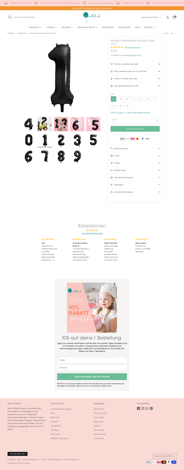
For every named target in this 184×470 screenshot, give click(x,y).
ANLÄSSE (66, 27)
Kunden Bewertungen (61, 409)
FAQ (53, 413)
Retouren (55, 417)
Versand (133, 55)
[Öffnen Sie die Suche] (10, 17)
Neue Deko (99, 430)
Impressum (12, 459)
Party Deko (99, 417)
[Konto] (167, 17)
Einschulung (99, 434)
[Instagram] (142, 408)
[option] (61, 76)
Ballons (97, 426)
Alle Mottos (99, 409)
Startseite (11, 33)
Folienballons (22, 33)
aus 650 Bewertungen (92, 233)
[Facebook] (138, 408)
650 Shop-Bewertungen (132, 47)
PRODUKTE (34, 27)
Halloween (99, 438)
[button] (27, 248)
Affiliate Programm (60, 438)
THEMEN (50, 27)
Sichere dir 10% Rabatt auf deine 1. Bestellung (92, 8)
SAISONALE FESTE (86, 27)
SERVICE (148, 27)
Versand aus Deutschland (101, 3)
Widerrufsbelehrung (55, 459)
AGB (19, 459)
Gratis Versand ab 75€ (20, 3)
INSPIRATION (108, 27)
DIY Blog (55, 430)
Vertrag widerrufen (17, 454)
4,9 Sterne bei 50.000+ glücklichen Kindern (60, 3)
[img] (92, 230)
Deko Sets (98, 422)
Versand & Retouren (71, 459)
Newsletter (56, 426)
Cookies (43, 459)
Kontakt (54, 422)
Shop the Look (100, 413)
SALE (137, 27)
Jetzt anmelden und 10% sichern (92, 376)
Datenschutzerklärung (31, 459)
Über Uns (55, 434)
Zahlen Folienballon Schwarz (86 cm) (43, 33)
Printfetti (27, 463)
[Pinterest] (151, 408)
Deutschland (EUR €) (149, 17)
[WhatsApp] (147, 408)
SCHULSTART (124, 27)
